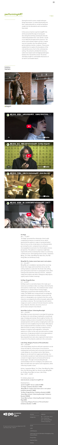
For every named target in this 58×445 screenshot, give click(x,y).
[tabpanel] (29, 88)
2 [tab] (6, 106)
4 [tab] (9, 106)
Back (51, 15)
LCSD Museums (33, 430)
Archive (32, 414)
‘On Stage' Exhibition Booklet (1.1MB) (31, 386)
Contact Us (32, 417)
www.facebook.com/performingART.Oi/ (32, 380)
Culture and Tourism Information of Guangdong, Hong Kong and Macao (41, 434)
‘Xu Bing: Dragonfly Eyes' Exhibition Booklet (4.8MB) (35, 392)
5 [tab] (10, 106)
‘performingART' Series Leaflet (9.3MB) (32, 384)
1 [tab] (5, 106)
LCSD (31, 428)
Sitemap (32, 442)
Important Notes (33, 440)
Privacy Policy (33, 437)
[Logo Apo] (12, 414)
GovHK (31, 425)
